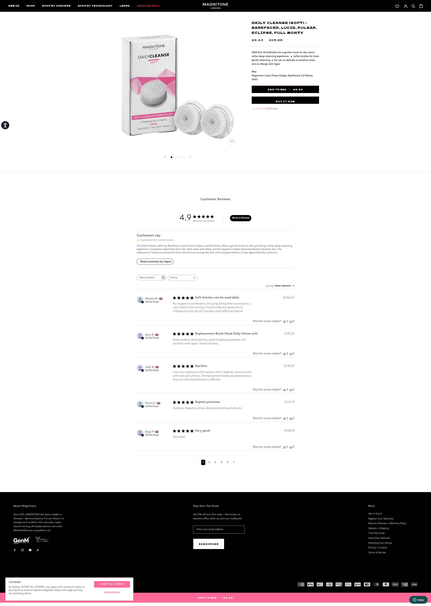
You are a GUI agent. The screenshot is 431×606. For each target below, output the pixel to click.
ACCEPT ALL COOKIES (112, 584)
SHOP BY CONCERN (56, 5)
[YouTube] (30, 550)
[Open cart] (421, 6)
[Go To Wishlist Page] (397, 6)
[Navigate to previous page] (197, 462)
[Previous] (164, 157)
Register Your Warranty (380, 519)
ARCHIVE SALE (148, 5)
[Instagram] (22, 550)
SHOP (30, 5)
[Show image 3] (179, 157)
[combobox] (182, 278)
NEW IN (13, 5)
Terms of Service (377, 552)
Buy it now (285, 101)
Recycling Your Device (380, 543)
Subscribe (209, 543)
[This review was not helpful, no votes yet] (291, 321)
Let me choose (112, 592)
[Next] (190, 157)
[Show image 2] (175, 157)
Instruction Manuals (379, 538)
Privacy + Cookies (377, 548)
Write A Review (240, 218)
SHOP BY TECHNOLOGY (95, 5)
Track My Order (376, 533)
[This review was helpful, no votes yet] (285, 321)
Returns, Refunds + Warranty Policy (387, 523)
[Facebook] (14, 550)
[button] (231, 141)
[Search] (413, 6)
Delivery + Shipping (378, 528)
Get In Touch (375, 514)
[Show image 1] (171, 157)
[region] (69, 589)
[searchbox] (148, 277)
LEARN (125, 5)
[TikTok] (38, 550)
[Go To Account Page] (405, 6)
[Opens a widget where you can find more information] (418, 600)
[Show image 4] (184, 157)
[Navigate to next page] (234, 462)
